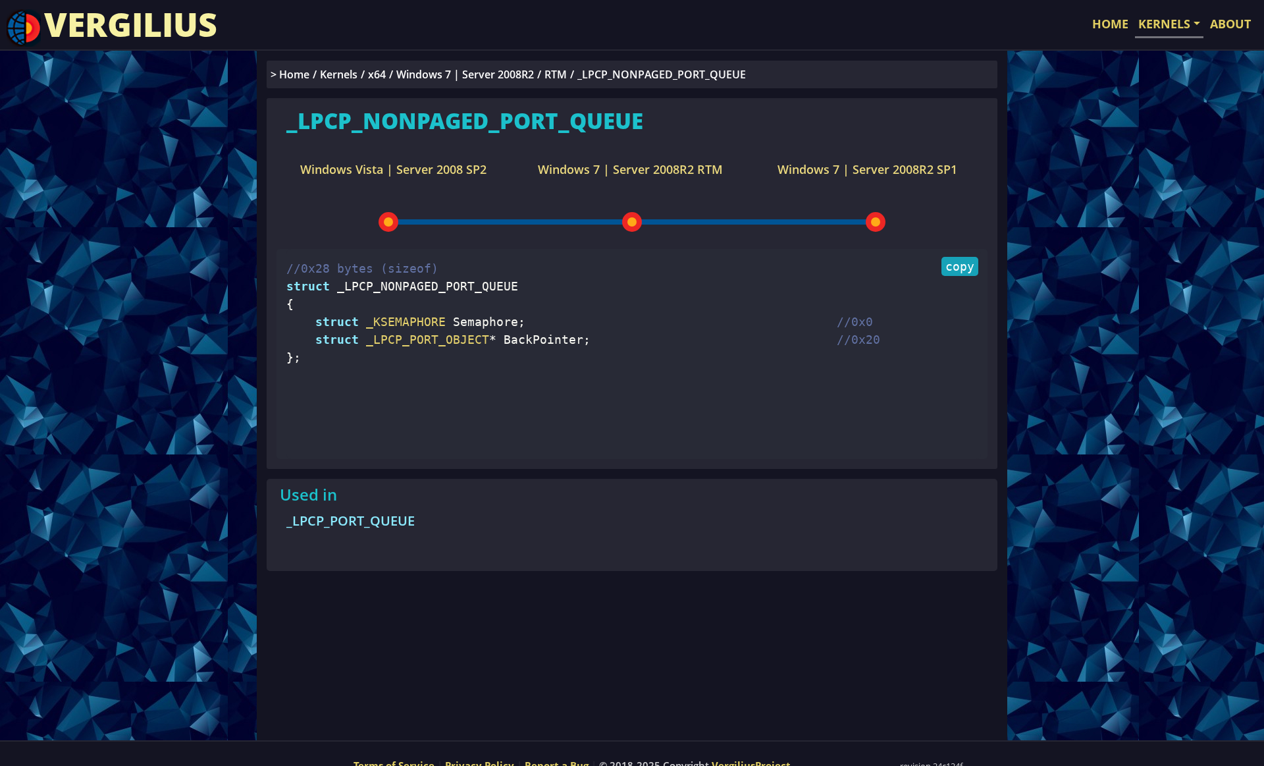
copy (959, 266)
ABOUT (1230, 24)
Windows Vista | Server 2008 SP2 (393, 169)
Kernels (338, 74)
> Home (290, 74)
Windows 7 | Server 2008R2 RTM (630, 169)
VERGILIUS (130, 24)
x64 (377, 74)
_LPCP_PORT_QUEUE (350, 521)
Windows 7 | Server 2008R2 (465, 74)
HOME (1110, 24)
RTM (555, 74)
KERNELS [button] (1164, 24)
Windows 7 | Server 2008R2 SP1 (867, 169)
